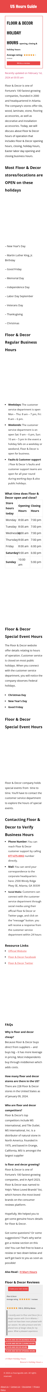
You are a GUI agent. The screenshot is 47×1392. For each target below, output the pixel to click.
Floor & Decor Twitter (20, 963)
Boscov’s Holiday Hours (30, 1362)
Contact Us (15, 1386)
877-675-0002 (16, 856)
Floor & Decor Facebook (22, 957)
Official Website (17, 951)
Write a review (23, 63)
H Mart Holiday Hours (16, 1358)
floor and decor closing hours (20, 1343)
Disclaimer (26, 1386)
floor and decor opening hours (20, 1351)
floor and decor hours (16, 1347)
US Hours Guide (23, 6)
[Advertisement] (23, 217)
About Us (5, 1386)
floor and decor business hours (20, 1340)
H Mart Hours (28, 1272)
